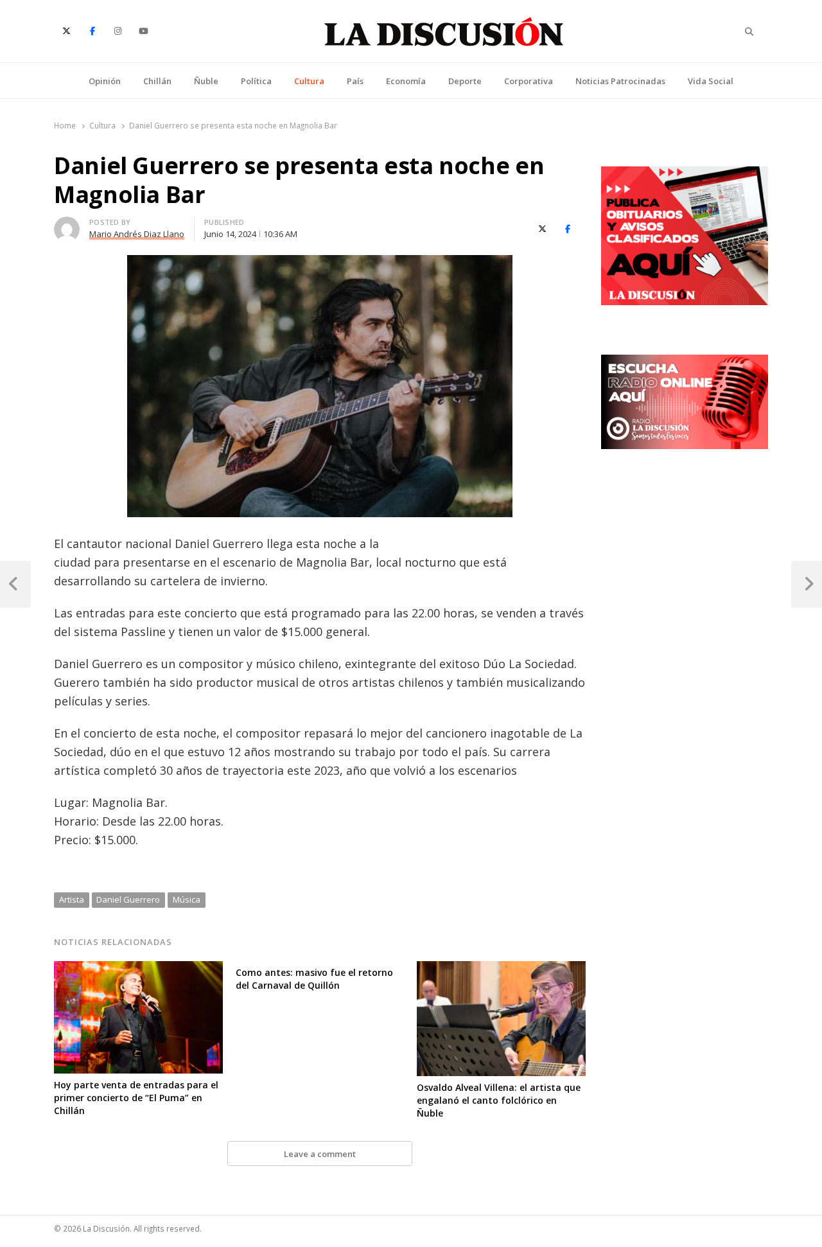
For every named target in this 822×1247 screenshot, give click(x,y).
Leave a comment (320, 1154)
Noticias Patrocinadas (620, 81)
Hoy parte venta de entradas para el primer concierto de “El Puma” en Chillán (136, 1098)
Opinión (105, 81)
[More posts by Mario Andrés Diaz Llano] (67, 224)
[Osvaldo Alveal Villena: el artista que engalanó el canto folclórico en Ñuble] (501, 969)
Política (256, 81)
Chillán (157, 81)
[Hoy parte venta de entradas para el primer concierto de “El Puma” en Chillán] (138, 969)
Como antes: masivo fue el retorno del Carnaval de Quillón (314, 978)
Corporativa (528, 81)
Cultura (309, 81)
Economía (406, 81)
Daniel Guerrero (128, 899)
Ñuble (206, 81)
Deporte (465, 81)
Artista (71, 899)
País (355, 81)
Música (186, 899)
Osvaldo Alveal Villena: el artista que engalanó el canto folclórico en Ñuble (499, 1100)
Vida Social (710, 81)
